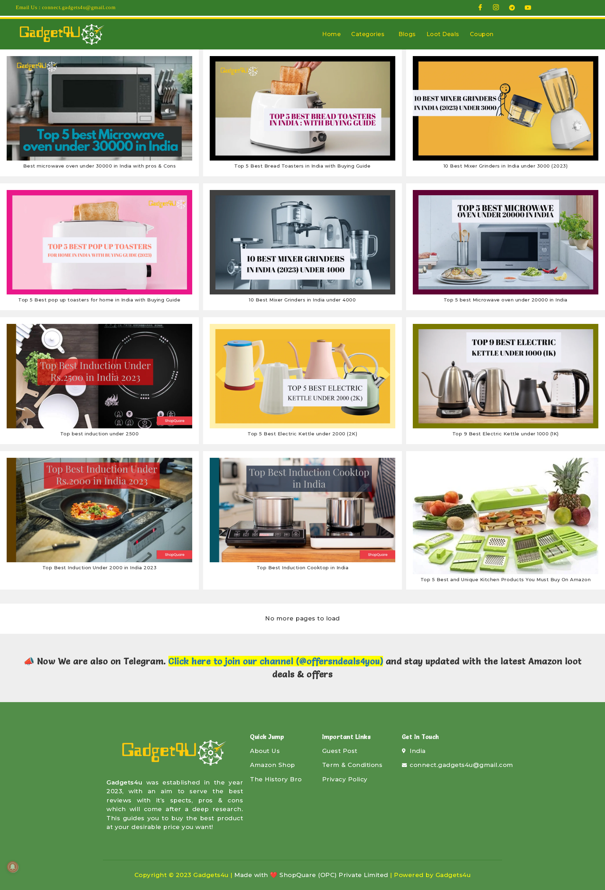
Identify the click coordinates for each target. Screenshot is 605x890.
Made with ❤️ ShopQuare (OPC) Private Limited (311, 874)
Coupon (482, 34)
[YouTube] (528, 7)
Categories (367, 34)
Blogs (407, 34)
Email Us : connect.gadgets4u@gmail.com (66, 7)
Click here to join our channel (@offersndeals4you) (275, 661)
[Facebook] (480, 7)
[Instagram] (496, 7)
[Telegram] (512, 7)
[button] (369, 34)
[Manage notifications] (12, 866)
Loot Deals (442, 34)
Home (331, 34)
